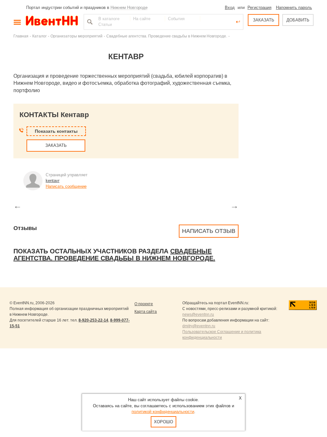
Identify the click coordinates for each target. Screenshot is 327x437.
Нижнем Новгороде (129, 7)
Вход (230, 7)
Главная (20, 36)
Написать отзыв (208, 231)
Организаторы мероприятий (76, 36)
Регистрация (259, 7)
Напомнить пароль (294, 7)
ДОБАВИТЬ (297, 20)
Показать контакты (56, 131)
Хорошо (163, 421)
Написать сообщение (66, 186)
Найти (89, 22)
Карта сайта (145, 311)
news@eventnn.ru (198, 314)
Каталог (39, 36)
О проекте (143, 304)
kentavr (52, 180)
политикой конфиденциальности (163, 411)
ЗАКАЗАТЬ (263, 20)
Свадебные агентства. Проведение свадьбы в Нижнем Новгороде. (166, 36)
